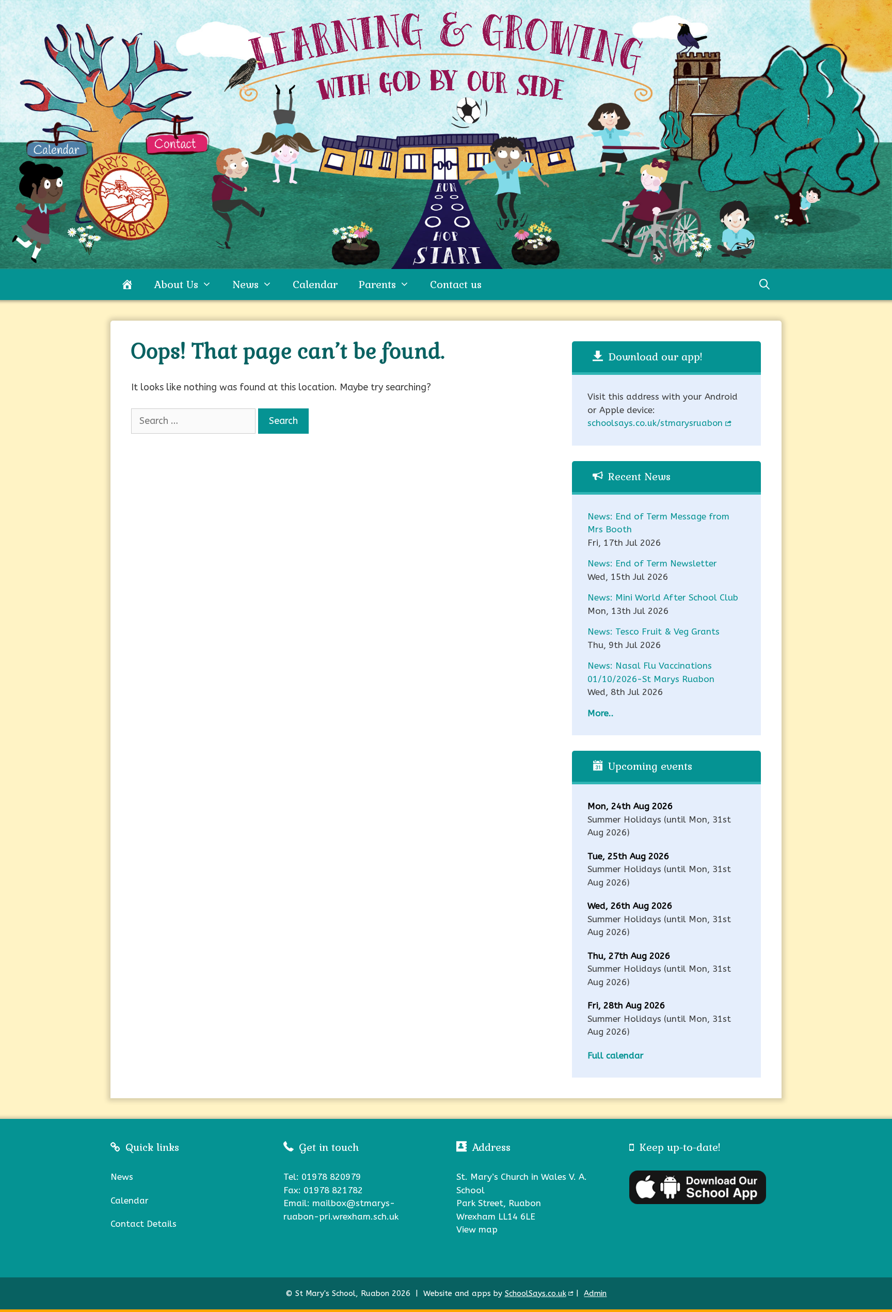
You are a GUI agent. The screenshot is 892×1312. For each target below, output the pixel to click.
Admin (595, 1293)
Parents (377, 284)
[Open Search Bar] (764, 284)
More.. (600, 713)
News (245, 284)
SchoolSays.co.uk (535, 1293)
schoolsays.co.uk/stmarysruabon (655, 423)
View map (477, 1229)
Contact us (456, 284)
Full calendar (615, 1055)
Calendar (315, 284)
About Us (176, 284)
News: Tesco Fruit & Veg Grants (653, 631)
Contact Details (143, 1224)
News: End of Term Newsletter (652, 563)
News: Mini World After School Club (662, 597)
